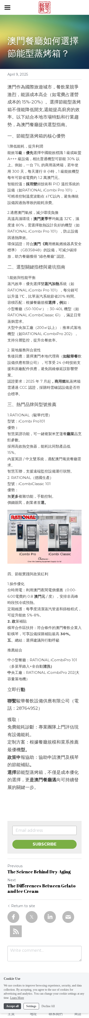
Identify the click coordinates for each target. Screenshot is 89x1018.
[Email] (68, 917)
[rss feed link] (16, 931)
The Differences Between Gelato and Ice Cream (41, 888)
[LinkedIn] (50, 917)
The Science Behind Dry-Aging (39, 872)
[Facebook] (13, 917)
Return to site (23, 906)
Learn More (17, 998)
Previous (14, 866)
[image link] (44, 7)
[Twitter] (32, 917)
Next (11, 880)
